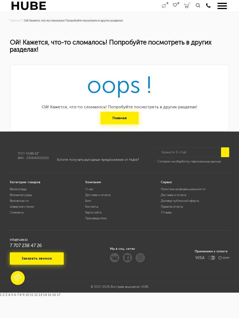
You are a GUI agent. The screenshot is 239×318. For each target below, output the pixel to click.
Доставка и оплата (98, 195)
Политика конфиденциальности (183, 189)
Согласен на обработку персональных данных (189, 161)
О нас (89, 189)
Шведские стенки (22, 206)
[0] (164, 6)
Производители (96, 218)
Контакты (91, 206)
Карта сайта (93, 212)
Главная (119, 118)
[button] (18, 278)
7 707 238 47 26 (26, 245)
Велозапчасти (19, 201)
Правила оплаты (172, 206)
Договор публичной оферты (180, 201)
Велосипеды (18, 189)
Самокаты (17, 212)
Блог (88, 201)
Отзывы (166, 212)
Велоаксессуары (21, 195)
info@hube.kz (19, 239)
